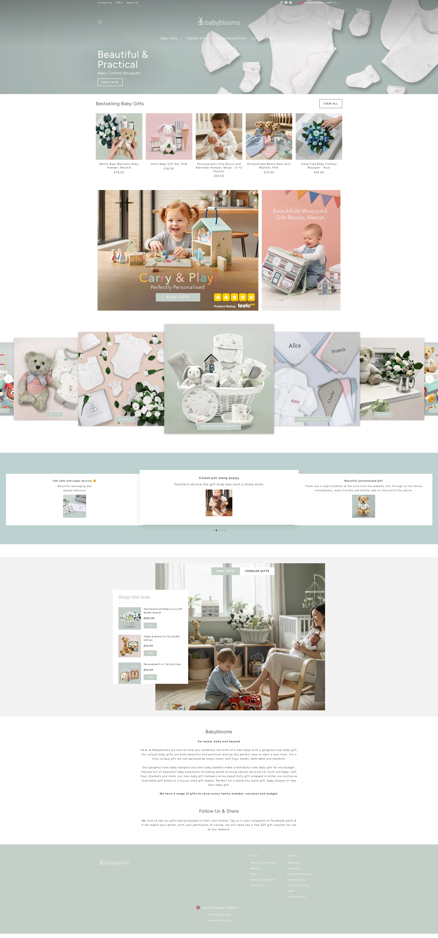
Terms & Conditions (263, 879)
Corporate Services (299, 874)
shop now (110, 82)
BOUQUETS (125, 419)
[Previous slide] (8, 379)
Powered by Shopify (219, 920)
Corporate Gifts (264, 38)
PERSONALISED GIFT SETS (313, 419)
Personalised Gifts (231, 38)
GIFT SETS (54, 414)
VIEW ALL (331, 103)
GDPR (291, 891)
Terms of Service (298, 885)
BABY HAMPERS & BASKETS (219, 426)
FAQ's (119, 2)
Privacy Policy (296, 879)
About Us (132, 2)
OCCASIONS (383, 414)
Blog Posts (294, 868)
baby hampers (180, 767)
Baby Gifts (170, 38)
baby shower (276, 780)
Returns (255, 868)
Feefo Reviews (296, 896)
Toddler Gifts (198, 38)
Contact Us (105, 2)
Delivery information (263, 862)
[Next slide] (429, 379)
